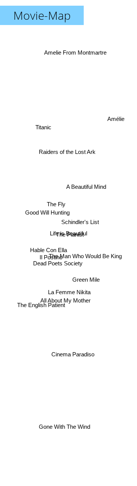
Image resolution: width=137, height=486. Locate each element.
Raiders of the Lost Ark (67, 152)
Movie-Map (42, 15)
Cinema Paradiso (73, 355)
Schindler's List (80, 221)
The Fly (56, 203)
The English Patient (41, 311)
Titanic (44, 124)
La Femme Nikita (68, 292)
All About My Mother (65, 301)
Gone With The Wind (64, 426)
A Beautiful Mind (85, 180)
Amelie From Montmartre (75, 50)
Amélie (116, 120)
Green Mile (86, 279)
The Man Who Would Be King (85, 255)
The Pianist (70, 234)
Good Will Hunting (47, 209)
